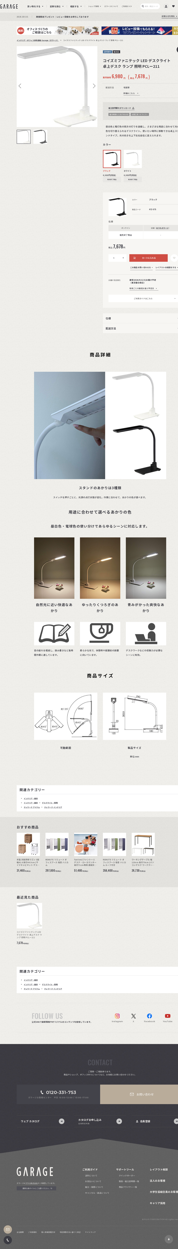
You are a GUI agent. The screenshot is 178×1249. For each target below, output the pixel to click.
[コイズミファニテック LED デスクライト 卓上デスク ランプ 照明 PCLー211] (57, 86)
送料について (91, 1175)
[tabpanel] (57, 86)
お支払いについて (93, 1181)
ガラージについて (111, 6)
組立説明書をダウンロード (119, 108)
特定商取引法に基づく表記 (70, 1232)
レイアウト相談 (159, 1169)
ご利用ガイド (127, 6)
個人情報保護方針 (48, 1232)
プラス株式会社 (31, 1183)
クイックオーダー (127, 1175)
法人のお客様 (157, 1180)
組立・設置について (94, 1187)
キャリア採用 (157, 1203)
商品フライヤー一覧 (128, 1187)
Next (93, 86)
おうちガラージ (162, 228)
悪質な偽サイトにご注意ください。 (36, 1188)
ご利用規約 (32, 1232)
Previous (20, 86)
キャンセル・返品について (97, 1192)
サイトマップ (90, 1232)
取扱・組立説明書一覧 (129, 1181)
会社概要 (20, 1232)
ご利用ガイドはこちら (143, 298)
